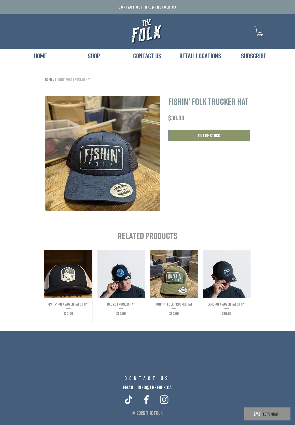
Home (49, 79)
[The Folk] (146, 399)
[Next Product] (257, 287)
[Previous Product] (37, 287)
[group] (147, 287)
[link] (260, 31)
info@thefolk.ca (160, 7)
